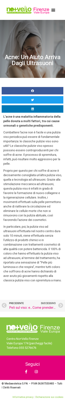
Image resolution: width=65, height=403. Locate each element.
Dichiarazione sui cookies (49, 397)
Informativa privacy (23, 397)
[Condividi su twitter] (32, 100)
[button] (53, 10)
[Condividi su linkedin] (32, 109)
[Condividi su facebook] (32, 90)
